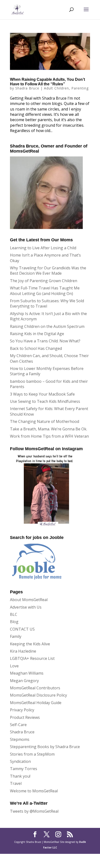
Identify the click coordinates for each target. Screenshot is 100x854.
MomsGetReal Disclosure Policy (38, 695)
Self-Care (18, 724)
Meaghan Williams (26, 673)
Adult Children (56, 88)
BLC (13, 614)
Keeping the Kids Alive (30, 644)
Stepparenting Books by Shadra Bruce (45, 746)
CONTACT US (22, 629)
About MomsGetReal (29, 599)
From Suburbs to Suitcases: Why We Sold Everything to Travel (47, 303)
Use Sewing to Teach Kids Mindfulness (45, 401)
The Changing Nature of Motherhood (44, 421)
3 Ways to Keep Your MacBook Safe (42, 394)
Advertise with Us (26, 607)
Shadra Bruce (27, 88)
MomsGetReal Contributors (35, 688)
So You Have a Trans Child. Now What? (45, 341)
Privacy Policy (22, 710)
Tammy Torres (23, 768)
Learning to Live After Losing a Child (43, 247)
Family (15, 636)
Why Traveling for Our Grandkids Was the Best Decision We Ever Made (48, 270)
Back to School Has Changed (36, 348)
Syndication (20, 761)
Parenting (80, 88)
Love (14, 666)
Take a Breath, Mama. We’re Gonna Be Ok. (48, 429)
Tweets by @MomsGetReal (34, 811)
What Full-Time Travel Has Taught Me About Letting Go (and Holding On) (45, 290)
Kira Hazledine (23, 651)
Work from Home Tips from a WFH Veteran (49, 436)
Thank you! (20, 776)
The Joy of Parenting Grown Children (43, 280)
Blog (14, 621)
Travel (16, 783)
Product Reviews (25, 717)
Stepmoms (19, 739)
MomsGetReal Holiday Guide (35, 702)
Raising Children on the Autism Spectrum (47, 326)
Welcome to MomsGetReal (34, 791)
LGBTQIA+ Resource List (32, 658)
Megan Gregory (24, 680)
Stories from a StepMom (32, 754)
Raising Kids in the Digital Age (37, 333)
